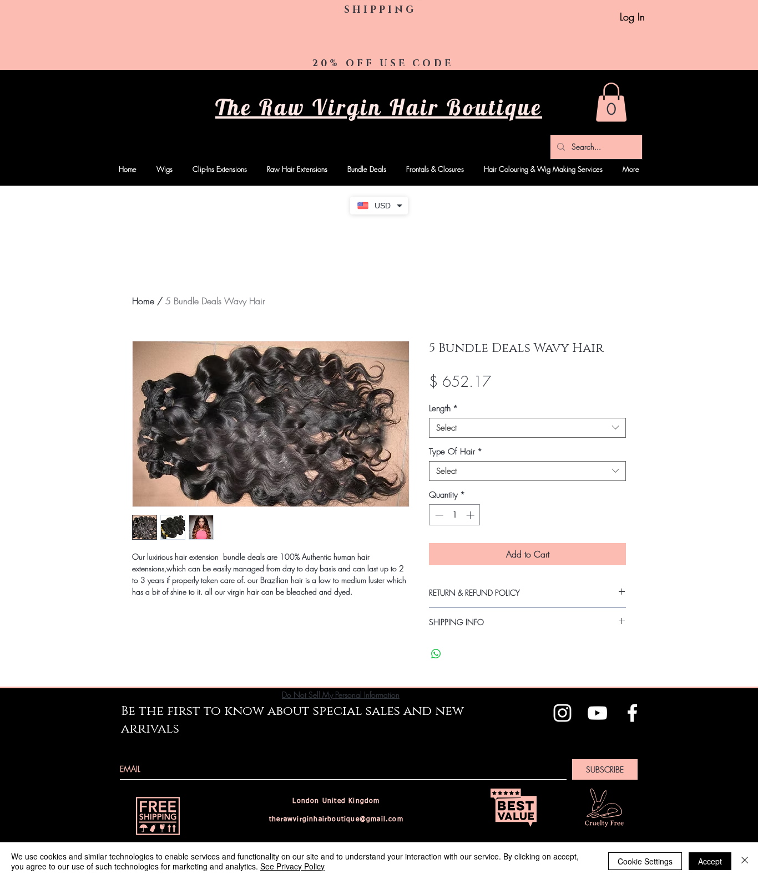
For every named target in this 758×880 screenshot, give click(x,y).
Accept (710, 861)
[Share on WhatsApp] (436, 654)
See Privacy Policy (292, 866)
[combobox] (527, 428)
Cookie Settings (645, 861)
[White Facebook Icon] (632, 713)
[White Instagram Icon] (562, 713)
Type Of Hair (455, 452)
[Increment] (471, 515)
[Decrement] (438, 515)
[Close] (744, 861)
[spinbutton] (455, 515)
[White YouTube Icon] (597, 713)
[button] (611, 102)
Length (443, 408)
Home (143, 301)
